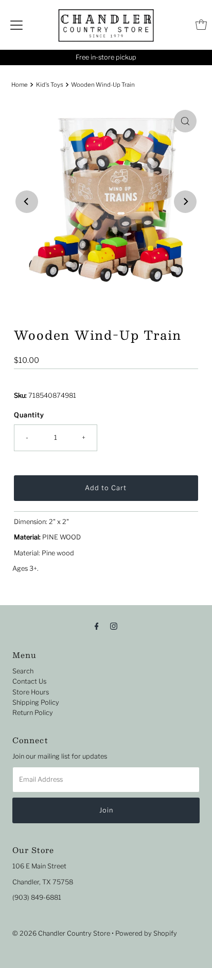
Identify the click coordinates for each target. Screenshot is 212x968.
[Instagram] (113, 626)
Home (19, 84)
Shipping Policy (35, 702)
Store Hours (30, 692)
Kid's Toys (49, 84)
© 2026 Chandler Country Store (61, 933)
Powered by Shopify (146, 933)
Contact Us (29, 681)
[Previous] (26, 201)
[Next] (185, 201)
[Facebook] (97, 626)
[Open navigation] (16, 24)
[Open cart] (201, 25)
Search (22, 671)
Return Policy (32, 713)
